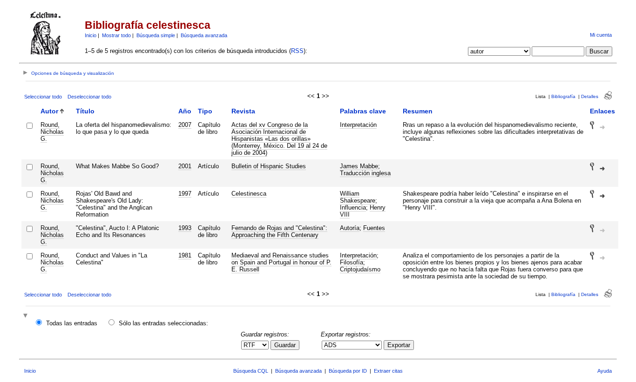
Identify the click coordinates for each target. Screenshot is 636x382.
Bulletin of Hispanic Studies (268, 166)
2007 (184, 124)
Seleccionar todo (43, 96)
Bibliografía (563, 96)
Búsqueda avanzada (204, 35)
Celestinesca (248, 193)
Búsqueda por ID (348, 371)
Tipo (205, 111)
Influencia (353, 207)
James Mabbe (359, 166)
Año (184, 111)
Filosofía (351, 262)
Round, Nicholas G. (52, 131)
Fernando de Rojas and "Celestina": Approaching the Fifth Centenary (279, 231)
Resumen (418, 111)
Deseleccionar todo (89, 96)
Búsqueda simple (155, 35)
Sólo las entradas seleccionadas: (163, 323)
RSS (297, 50)
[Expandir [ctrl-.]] (26, 316)
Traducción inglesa (365, 173)
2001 (184, 166)
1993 (184, 227)
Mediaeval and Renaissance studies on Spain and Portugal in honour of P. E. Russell (281, 262)
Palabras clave (363, 111)
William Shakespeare (357, 197)
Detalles (589, 96)
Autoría (349, 227)
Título (85, 111)
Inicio (90, 35)
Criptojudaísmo (360, 269)
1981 (184, 255)
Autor (49, 111)
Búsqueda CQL (250, 371)
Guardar (285, 345)
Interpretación (358, 124)
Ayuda (604, 371)
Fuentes (374, 227)
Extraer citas (388, 371)
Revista (243, 111)
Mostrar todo (116, 35)
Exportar (398, 345)
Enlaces (602, 111)
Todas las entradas (71, 323)
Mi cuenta (601, 35)
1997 (184, 193)
